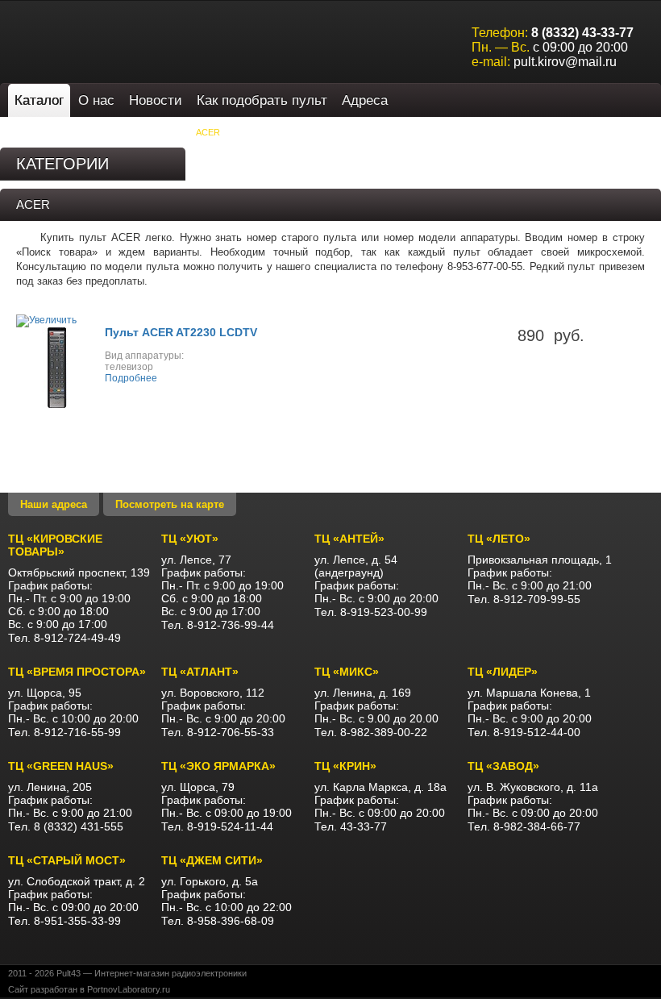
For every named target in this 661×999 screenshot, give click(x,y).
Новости (155, 100)
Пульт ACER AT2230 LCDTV (181, 332)
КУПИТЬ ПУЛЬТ (148, 132)
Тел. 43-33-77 (350, 826)
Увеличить (53, 320)
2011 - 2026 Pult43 (44, 973)
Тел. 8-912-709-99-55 (524, 599)
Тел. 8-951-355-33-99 (64, 920)
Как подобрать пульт (262, 100)
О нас (96, 100)
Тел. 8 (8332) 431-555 (65, 826)
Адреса (365, 100)
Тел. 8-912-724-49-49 (64, 637)
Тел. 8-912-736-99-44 (217, 624)
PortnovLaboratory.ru (128, 989)
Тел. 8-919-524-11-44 (217, 826)
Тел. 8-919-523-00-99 (370, 612)
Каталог (39, 100)
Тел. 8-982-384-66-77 (524, 826)
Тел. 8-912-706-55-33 (217, 732)
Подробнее (131, 378)
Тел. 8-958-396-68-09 (217, 920)
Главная (36, 132)
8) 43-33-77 (582, 33)
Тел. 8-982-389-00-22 (370, 732)
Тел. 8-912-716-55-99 (64, 732)
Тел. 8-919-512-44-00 (524, 732)
